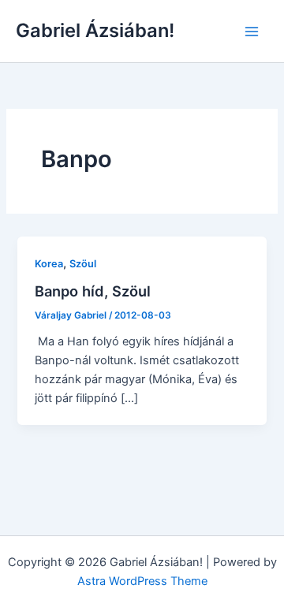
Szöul (82, 264)
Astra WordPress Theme (142, 581)
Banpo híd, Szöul (93, 291)
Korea (49, 264)
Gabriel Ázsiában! (95, 30)
